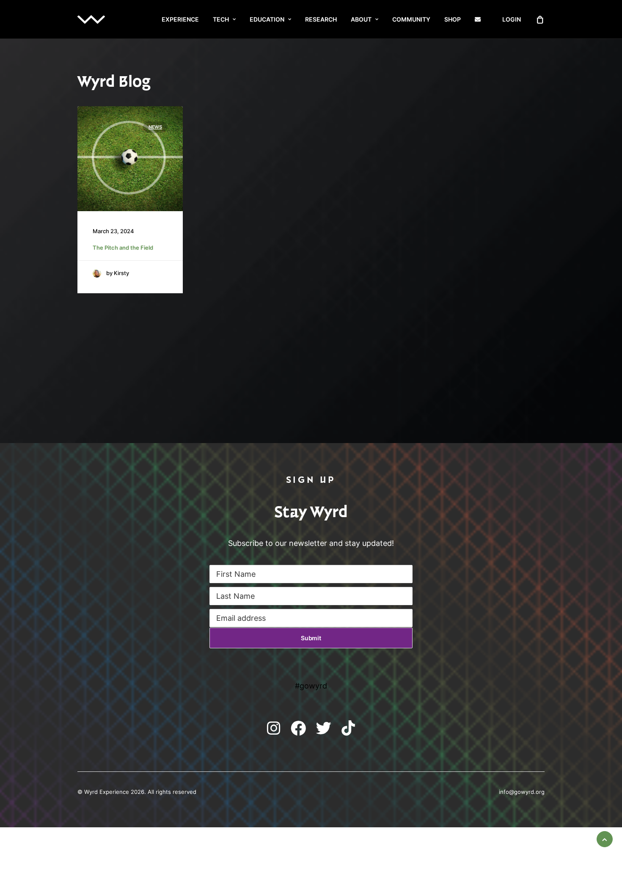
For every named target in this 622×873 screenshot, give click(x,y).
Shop (452, 19)
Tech (221, 19)
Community (411, 19)
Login (511, 19)
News (155, 127)
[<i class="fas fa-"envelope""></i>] (481, 19)
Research (321, 19)
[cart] (540, 19)
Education (267, 19)
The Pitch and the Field (123, 248)
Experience (180, 19)
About (361, 19)
